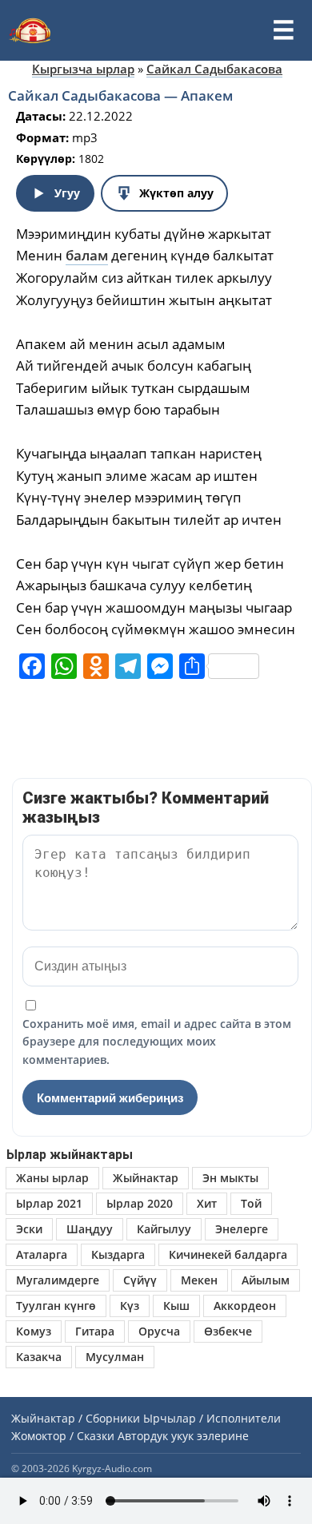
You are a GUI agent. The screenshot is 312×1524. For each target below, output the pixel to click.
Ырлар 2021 (49, 1203)
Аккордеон (245, 1305)
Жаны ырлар (52, 1177)
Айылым (266, 1280)
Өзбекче (228, 1331)
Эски (29, 1228)
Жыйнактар (145, 1177)
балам (87, 255)
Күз (129, 1305)
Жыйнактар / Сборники (75, 1418)
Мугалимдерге (57, 1280)
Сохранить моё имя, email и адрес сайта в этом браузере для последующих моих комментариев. (156, 1041)
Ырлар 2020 (139, 1203)
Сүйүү (140, 1280)
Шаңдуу (89, 1228)
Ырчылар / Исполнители (212, 1418)
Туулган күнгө (56, 1305)
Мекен (199, 1280)
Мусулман (115, 1356)
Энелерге (241, 1228)
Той (251, 1203)
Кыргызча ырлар (83, 69)
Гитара (94, 1331)
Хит (207, 1203)
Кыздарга (118, 1254)
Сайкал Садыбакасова (214, 69)
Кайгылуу (164, 1228)
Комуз (33, 1331)
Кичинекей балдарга (228, 1254)
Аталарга (41, 1254)
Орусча (159, 1331)
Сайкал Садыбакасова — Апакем (120, 95)
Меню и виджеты (283, 30)
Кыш (176, 1305)
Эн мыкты (230, 1177)
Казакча (39, 1356)
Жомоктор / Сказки (62, 1435)
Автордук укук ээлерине (183, 1435)
